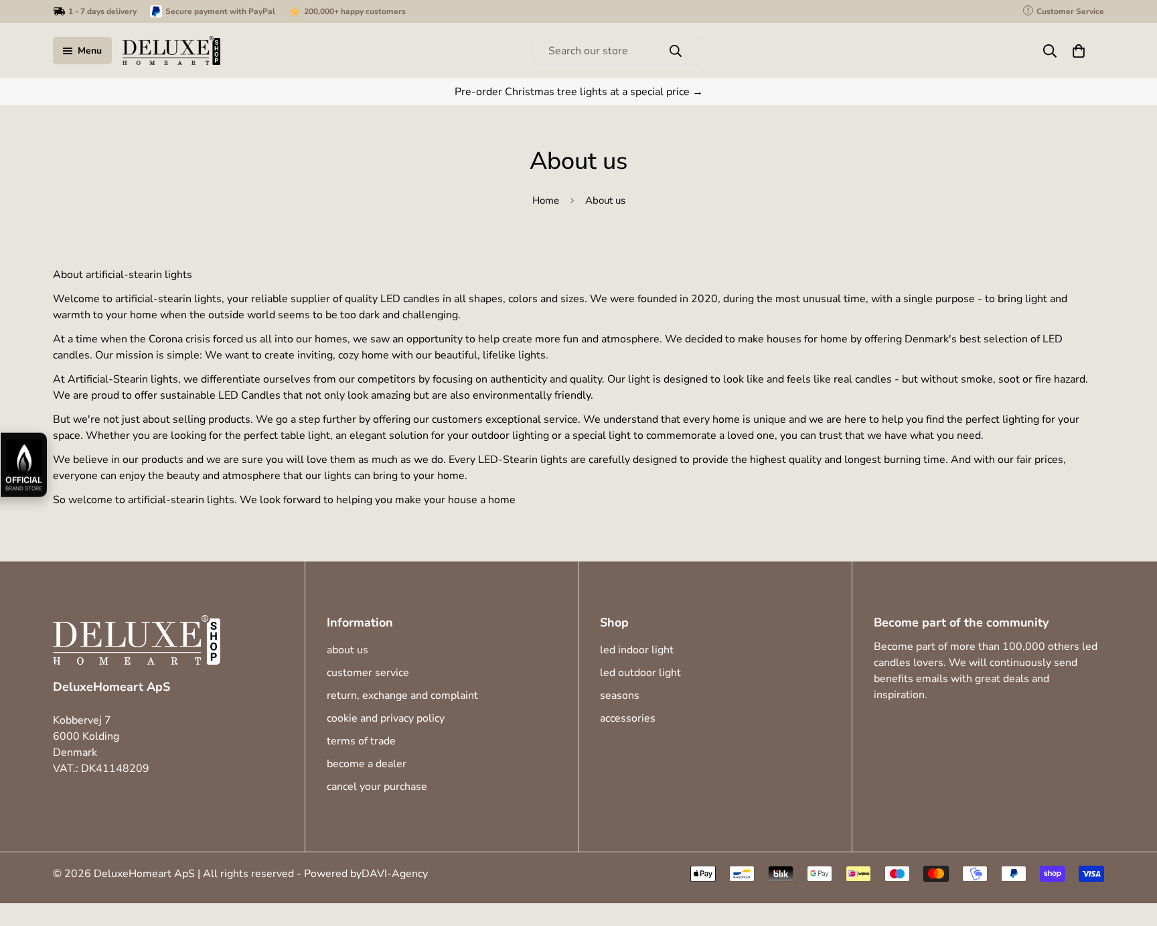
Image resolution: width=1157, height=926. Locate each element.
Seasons (619, 695)
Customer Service (368, 672)
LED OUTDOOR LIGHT (640, 672)
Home (545, 200)
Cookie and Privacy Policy (386, 718)
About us (347, 650)
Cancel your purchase (377, 786)
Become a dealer (366, 763)
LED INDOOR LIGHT (637, 650)
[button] (1078, 51)
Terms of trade (361, 741)
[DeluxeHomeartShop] (171, 50)
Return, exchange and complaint (402, 695)
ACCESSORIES (627, 718)
